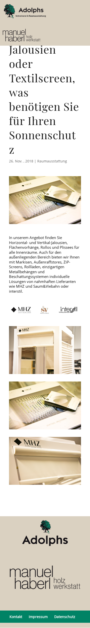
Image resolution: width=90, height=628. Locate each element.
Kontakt (16, 616)
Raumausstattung (52, 161)
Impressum (38, 616)
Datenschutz (64, 616)
